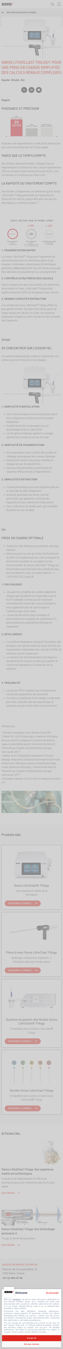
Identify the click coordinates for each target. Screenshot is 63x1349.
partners (17, 1299)
